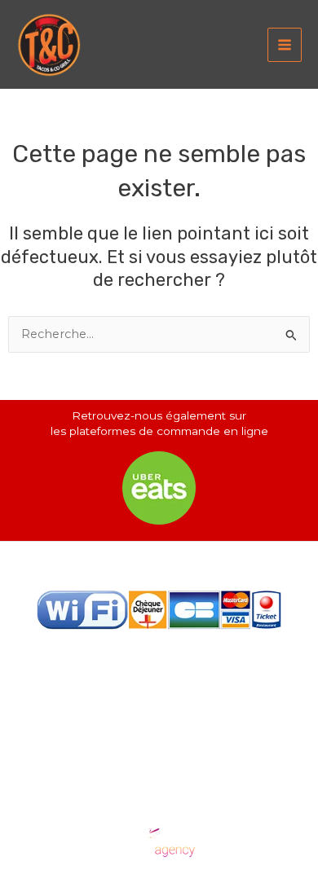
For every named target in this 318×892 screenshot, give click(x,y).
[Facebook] (133, 668)
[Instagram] (184, 668)
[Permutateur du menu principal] (284, 45)
